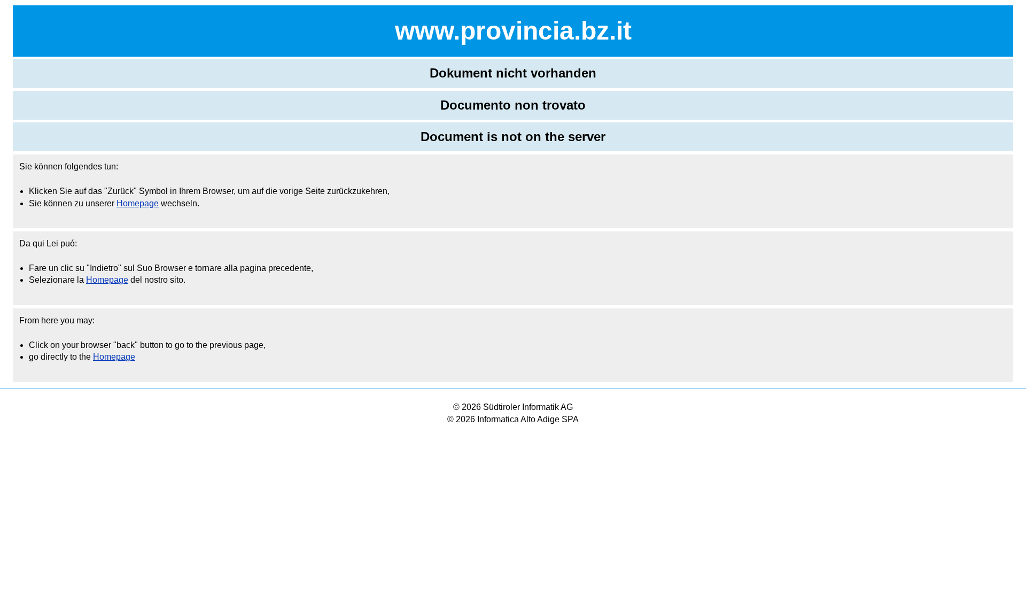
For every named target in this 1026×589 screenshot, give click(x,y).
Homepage (137, 203)
